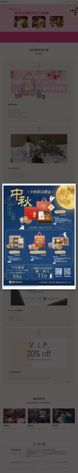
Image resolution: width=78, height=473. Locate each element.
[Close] (75, 183)
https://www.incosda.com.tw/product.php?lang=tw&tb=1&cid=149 (20, 286)
